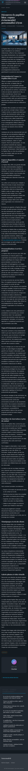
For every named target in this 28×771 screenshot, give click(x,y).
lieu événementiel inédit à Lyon (12, 240)
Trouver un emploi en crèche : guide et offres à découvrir (13, 701)
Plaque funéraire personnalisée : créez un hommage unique (13, 740)
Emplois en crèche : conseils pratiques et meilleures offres (13, 735)
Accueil (3, 7)
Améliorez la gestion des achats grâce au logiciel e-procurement (13, 725)
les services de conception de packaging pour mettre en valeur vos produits (13, 711)
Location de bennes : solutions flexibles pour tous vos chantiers (13, 745)
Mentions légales (5, 762)
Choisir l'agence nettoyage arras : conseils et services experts (13, 706)
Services (8, 7)
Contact (13, 762)
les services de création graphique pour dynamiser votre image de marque (13, 697)
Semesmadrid (6, 758)
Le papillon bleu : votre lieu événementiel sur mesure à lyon (13, 721)
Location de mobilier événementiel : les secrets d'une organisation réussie (13, 730)
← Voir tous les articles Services (9, 677)
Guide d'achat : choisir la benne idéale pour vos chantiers (12, 716)
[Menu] (25, 2)
